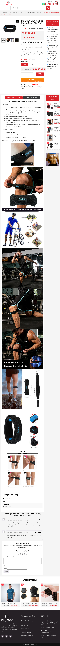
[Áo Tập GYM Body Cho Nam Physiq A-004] (10, 593)
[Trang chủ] (23, 3)
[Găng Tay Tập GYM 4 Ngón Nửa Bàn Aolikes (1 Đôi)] (50, 593)
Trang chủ (4, 12)
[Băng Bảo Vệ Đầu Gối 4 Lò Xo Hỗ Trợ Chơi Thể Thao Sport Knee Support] (50, 130)
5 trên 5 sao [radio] (27, 554)
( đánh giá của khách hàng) (35, 28)
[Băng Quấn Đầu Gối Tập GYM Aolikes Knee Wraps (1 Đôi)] (50, 106)
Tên (5, 566)
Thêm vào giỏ (39, 74)
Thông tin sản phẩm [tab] (13, 97)
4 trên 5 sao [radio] (25, 554)
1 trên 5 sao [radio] (18, 554)
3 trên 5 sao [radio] (22, 554)
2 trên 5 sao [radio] (20, 554)
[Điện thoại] (48, 3)
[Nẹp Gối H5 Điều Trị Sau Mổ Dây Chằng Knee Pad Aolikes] (50, 145)
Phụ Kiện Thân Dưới (30, 12)
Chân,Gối (39, 12)
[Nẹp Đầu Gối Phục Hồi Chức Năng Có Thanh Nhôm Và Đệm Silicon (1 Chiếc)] (50, 122)
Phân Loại (24, 61)
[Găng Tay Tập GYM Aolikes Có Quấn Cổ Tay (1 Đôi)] (30, 593)
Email (5, 568)
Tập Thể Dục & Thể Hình (16, 12)
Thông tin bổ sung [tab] (32, 97)
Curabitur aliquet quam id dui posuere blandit (30, 632)
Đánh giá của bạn (22, 551)
